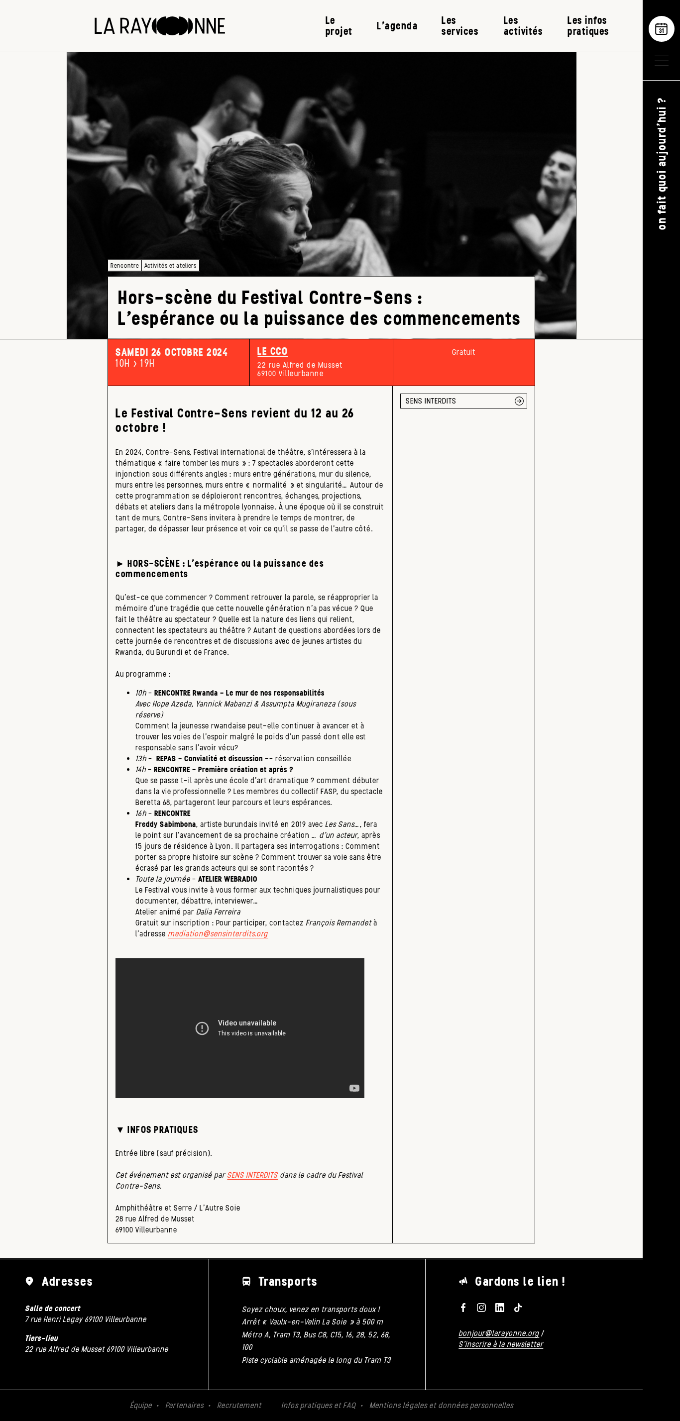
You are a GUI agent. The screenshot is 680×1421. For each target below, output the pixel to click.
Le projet (339, 25)
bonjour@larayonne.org (498, 1333)
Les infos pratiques (588, 25)
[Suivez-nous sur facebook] (462, 1307)
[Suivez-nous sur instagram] (481, 1307)
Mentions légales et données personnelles (441, 1405)
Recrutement (239, 1405)
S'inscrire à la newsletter (500, 1344)
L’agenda (397, 25)
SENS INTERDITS (252, 1175)
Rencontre (125, 265)
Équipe (141, 1405)
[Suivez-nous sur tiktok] (518, 1307)
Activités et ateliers (170, 265)
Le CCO (272, 351)
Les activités (523, 25)
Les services (460, 25)
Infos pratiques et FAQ (318, 1405)
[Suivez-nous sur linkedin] (499, 1307)
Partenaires (184, 1405)
